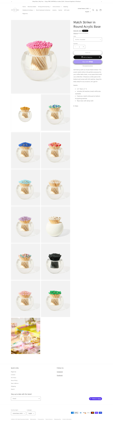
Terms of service (48, 419)
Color (74, 36)
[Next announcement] (101, 1)
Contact (13, 374)
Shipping (75, 33)
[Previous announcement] (11, 1)
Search (13, 389)
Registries (13, 371)
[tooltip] (100, 57)
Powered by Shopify (24, 419)
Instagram (60, 372)
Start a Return (15, 383)
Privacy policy (41, 419)
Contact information (67, 419)
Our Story (13, 377)
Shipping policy (57, 419)
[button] (44, 6)
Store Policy (14, 380)
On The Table (17, 419)
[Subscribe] (39, 399)
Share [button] (76, 106)
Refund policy (33, 419)
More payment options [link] (88, 65)
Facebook (60, 375)
